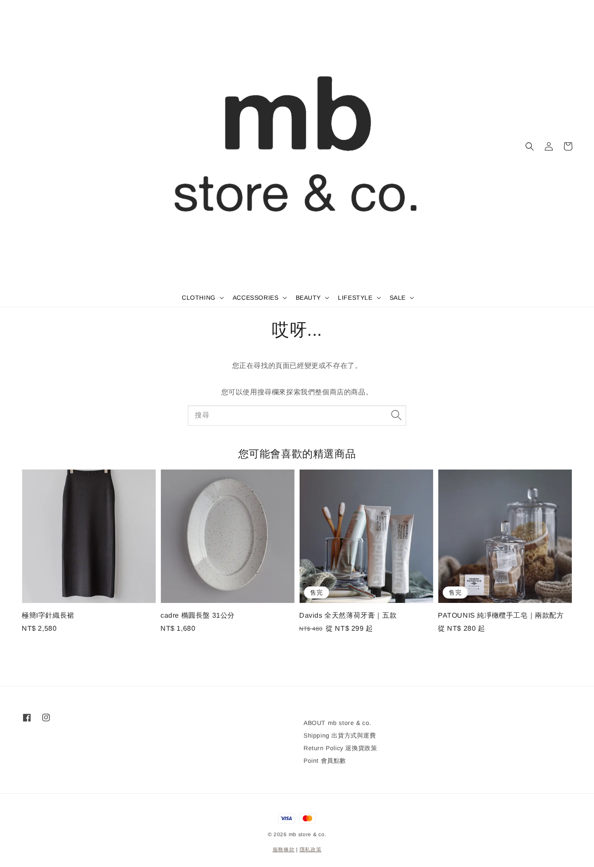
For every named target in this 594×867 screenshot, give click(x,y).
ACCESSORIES (256, 297)
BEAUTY (308, 297)
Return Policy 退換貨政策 (340, 748)
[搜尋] (396, 415)
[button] (529, 146)
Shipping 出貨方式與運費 (340, 735)
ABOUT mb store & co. (337, 722)
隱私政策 (311, 850)
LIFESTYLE (355, 297)
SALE (398, 297)
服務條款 (284, 850)
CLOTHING (199, 297)
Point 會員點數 (325, 760)
